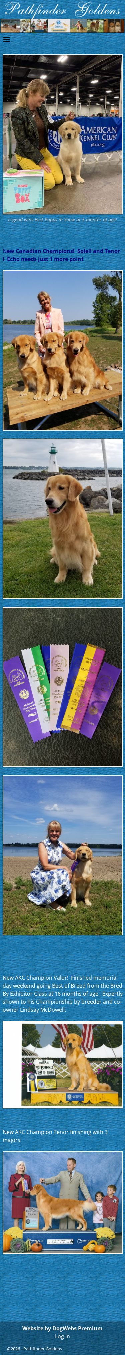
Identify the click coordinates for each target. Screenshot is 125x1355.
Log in (62, 1336)
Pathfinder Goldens (42, 1349)
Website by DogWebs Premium (62, 1328)
